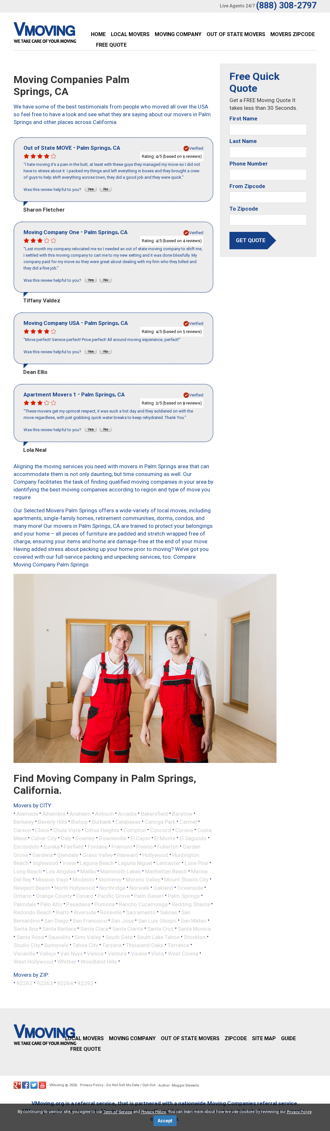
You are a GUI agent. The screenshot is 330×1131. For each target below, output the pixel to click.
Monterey (110, 879)
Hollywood (155, 854)
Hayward (127, 854)
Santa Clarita (127, 929)
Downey (85, 838)
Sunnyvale (56, 945)
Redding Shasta (191, 904)
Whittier (66, 961)
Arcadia (127, 813)
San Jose (122, 920)
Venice (95, 953)
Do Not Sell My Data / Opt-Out (130, 1085)
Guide (288, 1038)
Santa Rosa (30, 937)
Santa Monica (194, 929)
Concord (160, 830)
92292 (85, 983)
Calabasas (128, 822)
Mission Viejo (51, 879)
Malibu (88, 871)
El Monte (164, 838)
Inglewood (45, 863)
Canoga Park (160, 822)
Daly (66, 838)
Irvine (69, 863)
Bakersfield (154, 813)
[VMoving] (58, 34)
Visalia (139, 953)
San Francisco (90, 920)
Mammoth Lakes (120, 871)
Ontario (23, 896)
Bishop (79, 822)
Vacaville (24, 953)
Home (98, 34)
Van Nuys (71, 953)
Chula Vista (67, 830)
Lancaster (168, 863)
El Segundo (193, 838)
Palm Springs (184, 896)
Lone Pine (196, 863)
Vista (157, 953)
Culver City (44, 838)
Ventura (117, 953)
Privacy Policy (91, 1085)
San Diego (56, 920)
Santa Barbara (59, 929)
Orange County (54, 896)
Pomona (104, 904)
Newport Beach (32, 887)
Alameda (27, 813)
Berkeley (24, 822)
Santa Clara (94, 929)
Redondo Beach (33, 912)
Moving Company (178, 34)
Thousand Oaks (144, 945)
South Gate (118, 937)
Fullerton (168, 846)
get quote (251, 240)
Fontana (97, 846)
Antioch (104, 813)
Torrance (178, 945)
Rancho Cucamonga (143, 904)
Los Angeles (61, 871)
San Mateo (194, 920)
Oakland (163, 887)
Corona (184, 830)
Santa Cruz (160, 929)
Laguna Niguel (135, 863)
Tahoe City (85, 945)
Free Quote (111, 45)
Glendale (67, 854)
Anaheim (80, 813)
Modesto (83, 879)
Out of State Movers (236, 34)
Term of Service (117, 1111)
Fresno (144, 846)
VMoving (56, 1085)
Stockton (195, 937)
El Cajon (140, 838)
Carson (22, 830)
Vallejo (47, 953)
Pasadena (78, 904)
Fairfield (73, 846)
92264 (65, 983)
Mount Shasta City (186, 879)
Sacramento (141, 912)
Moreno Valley (143, 879)
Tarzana (111, 945)
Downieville (112, 838)
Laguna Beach (97, 863)
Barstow (182, 813)
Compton (134, 830)
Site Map (264, 1038)
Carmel (188, 822)
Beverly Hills (52, 822)
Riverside (85, 912)
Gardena (42, 854)
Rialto (63, 912)
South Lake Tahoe (158, 937)
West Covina (183, 953)
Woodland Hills (99, 961)
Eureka (52, 846)
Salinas (168, 912)
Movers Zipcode (292, 34)
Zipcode (236, 1038)
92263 (45, 983)
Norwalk (139, 887)
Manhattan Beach (166, 871)
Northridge (112, 887)
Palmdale (25, 904)
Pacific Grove (114, 896)
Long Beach (28, 871)
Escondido (26, 846)
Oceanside (190, 887)
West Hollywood (33, 961)
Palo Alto (51, 904)
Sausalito (59, 937)
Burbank (101, 822)
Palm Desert (149, 896)
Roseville (111, 912)
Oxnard (84, 896)
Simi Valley (88, 937)
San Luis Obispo (157, 920)
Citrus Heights (102, 830)
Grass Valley (97, 854)
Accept (165, 1120)
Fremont (122, 846)
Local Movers (130, 34)
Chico (42, 830)
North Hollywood (74, 887)
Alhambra (53, 813)
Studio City (27, 945)
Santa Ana (26, 929)
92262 (24, 983)
